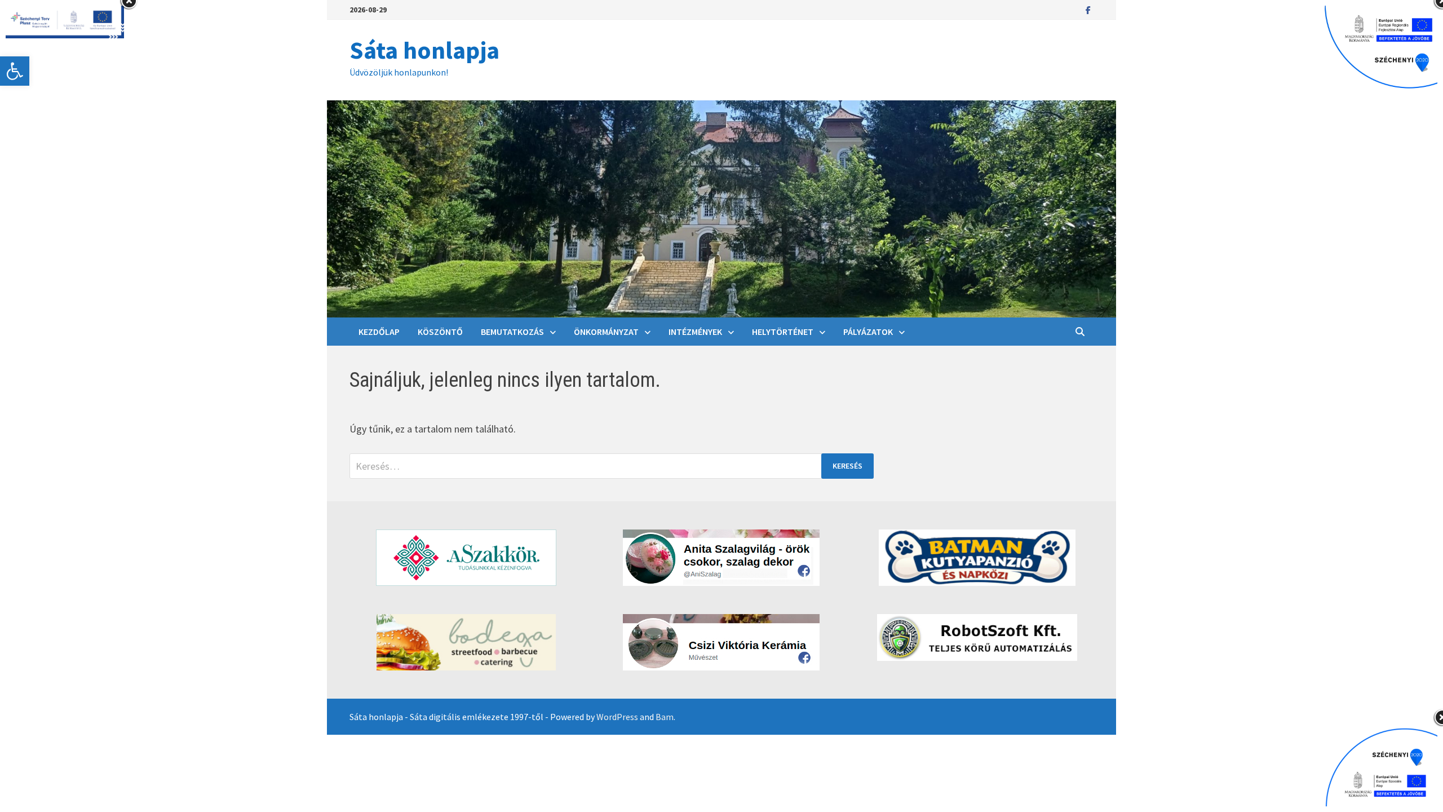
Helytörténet (782, 331)
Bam (665, 716)
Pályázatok (868, 331)
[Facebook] (1088, 9)
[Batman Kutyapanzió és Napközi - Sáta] (977, 557)
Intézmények (695, 331)
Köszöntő (440, 331)
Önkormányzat (606, 331)
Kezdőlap (379, 331)
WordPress (617, 716)
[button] (14, 71)
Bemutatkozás (512, 331)
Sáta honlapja (424, 49)
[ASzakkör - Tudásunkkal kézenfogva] (465, 557)
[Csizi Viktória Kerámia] (721, 642)
